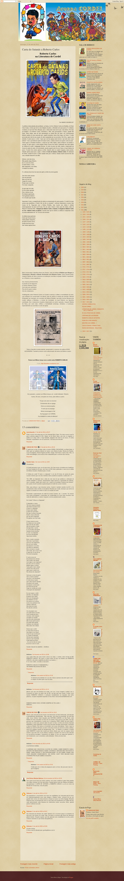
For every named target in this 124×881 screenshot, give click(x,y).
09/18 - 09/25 (86, 247)
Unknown (29, 793)
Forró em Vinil (97, 453)
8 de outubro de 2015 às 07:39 (45, 675)
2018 (82, 192)
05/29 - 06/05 (86, 287)
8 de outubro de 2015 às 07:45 (45, 764)
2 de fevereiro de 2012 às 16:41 (48, 712)
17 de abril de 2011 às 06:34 (47, 447)
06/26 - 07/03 (86, 277)
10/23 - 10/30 (86, 234)
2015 (82, 200)
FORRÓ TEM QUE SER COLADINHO (96, 660)
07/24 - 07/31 (86, 267)
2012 (82, 207)
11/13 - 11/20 (86, 227)
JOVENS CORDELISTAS (89, 304)
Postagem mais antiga (67, 864)
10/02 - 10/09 (86, 242)
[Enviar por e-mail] (52, 421)
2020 (82, 187)
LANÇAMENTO (91, 137)
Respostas (31, 672)
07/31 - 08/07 (86, 264)
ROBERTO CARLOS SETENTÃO (91, 318)
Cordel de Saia (97, 478)
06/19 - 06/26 (86, 279)
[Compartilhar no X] (55, 421)
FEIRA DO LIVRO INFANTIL (89, 320)
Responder (29, 441)
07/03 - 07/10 (86, 274)
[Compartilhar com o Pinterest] (59, 421)
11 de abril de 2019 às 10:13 (39, 793)
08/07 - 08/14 (86, 262)
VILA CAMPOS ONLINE (97, 559)
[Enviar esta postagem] (48, 421)
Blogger (71, 877)
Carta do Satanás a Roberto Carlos (91, 325)
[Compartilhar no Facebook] (57, 421)
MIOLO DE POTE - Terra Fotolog (96, 783)
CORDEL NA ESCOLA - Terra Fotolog (97, 763)
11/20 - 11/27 (86, 224)
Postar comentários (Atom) (32, 867)
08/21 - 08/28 (86, 257)
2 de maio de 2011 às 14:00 (42, 462)
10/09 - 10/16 (86, 239)
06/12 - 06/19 (86, 282)
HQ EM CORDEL (86, 306)
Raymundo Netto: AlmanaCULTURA (97, 773)
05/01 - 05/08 (86, 297)
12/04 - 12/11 (86, 219)
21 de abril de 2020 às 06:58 (39, 826)
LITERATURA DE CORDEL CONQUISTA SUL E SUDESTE (93, 309)
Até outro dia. (101, 633)
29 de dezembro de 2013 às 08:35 (41, 743)
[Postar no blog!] (53, 421)
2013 (82, 204)
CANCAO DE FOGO (32, 447)
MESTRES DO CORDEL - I (89, 323)
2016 (82, 197)
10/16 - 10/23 (86, 237)
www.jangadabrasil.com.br (97, 792)
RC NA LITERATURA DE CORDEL (91, 313)
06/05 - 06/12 (86, 284)
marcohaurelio (31, 432)
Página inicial (48, 864)
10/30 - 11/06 (86, 232)
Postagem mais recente (28, 864)
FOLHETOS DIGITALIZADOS (94, 82)
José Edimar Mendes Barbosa (35, 778)
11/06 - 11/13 (86, 229)
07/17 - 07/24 (86, 269)
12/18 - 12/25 (86, 214)
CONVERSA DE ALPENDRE (97, 526)
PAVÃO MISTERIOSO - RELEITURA (92, 328)
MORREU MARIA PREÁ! (93, 92)
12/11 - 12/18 (86, 217)
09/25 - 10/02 (86, 244)
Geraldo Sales (30, 462)
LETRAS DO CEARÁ (92, 72)
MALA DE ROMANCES (96, 595)
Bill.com (95, 663)
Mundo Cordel (97, 686)
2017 (82, 195)
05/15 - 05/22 (86, 292)
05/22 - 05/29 (86, 289)
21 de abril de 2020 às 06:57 (39, 811)
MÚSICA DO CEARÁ (96, 421)
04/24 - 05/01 (86, 299)
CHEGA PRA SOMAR (96, 719)
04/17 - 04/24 (86, 302)
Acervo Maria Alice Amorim (97, 799)
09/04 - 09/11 (86, 252)
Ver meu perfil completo (92, 818)
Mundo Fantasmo (96, 345)
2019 (82, 189)
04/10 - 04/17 (86, 331)
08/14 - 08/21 (86, 259)
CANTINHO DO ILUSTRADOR (90, 315)
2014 (82, 202)
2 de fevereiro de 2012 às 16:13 (40, 689)
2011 (82, 210)
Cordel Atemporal (96, 382)
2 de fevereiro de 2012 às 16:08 (40, 654)
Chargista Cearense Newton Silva (97, 509)
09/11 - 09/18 (86, 249)
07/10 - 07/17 (86, 272)
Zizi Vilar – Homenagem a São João (97, 456)
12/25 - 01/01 (86, 212)
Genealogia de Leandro (93, 103)
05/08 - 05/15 (86, 294)
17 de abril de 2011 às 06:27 (42, 432)
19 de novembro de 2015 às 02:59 (53, 778)
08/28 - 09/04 (86, 254)
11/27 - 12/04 (86, 222)
